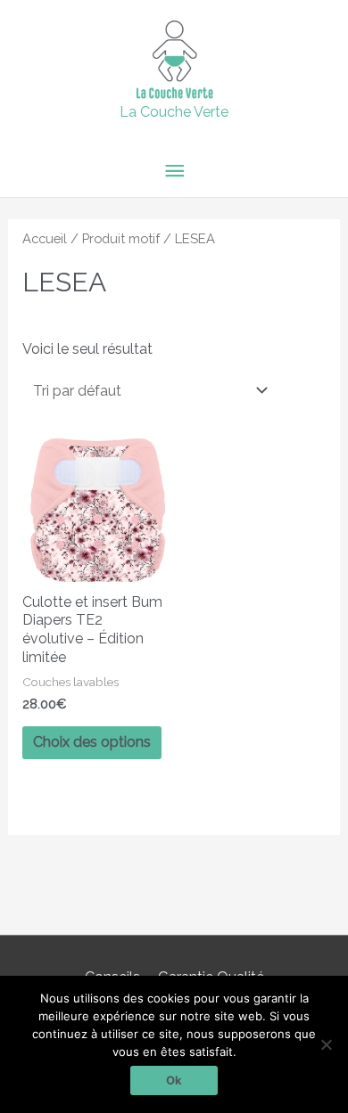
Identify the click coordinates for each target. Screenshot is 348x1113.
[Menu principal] (174, 171)
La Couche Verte (174, 111)
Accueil (44, 238)
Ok (174, 1080)
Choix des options (92, 741)
